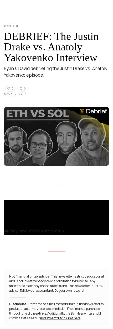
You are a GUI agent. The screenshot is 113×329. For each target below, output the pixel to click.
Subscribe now (19, 224)
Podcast (11, 26)
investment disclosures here (60, 318)
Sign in (58, 230)
